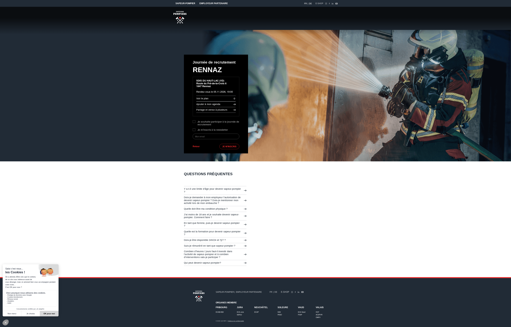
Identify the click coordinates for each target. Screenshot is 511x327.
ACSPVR (319, 314)
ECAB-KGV (220, 312)
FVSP (300, 314)
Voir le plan (202, 98)
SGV (279, 312)
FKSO (280, 314)
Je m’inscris (229, 146)
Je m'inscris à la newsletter (212, 129)
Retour (196, 146)
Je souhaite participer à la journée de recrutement (218, 123)
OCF (317, 312)
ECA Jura (240, 312)
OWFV (318, 317)
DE (310, 3)
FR (305, 3)
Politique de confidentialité (236, 321)
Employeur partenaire (213, 3)
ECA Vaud (301, 312)
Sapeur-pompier (185, 3)
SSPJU (239, 314)
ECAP (256, 312)
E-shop (319, 3)
